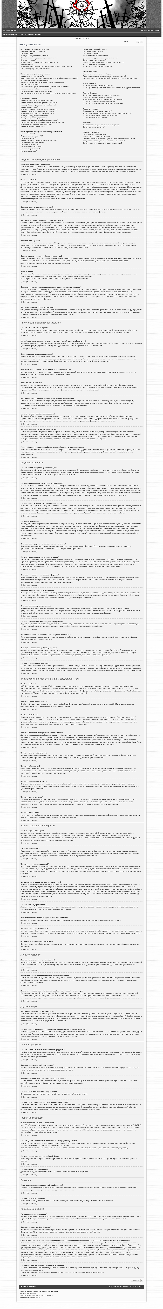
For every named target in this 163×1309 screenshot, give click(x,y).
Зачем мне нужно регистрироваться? (34, 51)
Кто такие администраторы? (93, 51)
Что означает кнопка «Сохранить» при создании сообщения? (43, 122)
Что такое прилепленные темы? (32, 147)
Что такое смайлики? (28, 138)
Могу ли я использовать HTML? (32, 136)
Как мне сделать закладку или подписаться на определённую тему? (107, 113)
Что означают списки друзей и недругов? (98, 86)
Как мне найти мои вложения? (94, 127)
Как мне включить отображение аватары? (36, 89)
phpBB (95, 390)
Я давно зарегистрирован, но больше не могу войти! (39, 62)
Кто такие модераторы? (91, 54)
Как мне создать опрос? (29, 107)
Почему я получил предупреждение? (34, 118)
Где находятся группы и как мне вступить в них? (100, 58)
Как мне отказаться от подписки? (95, 117)
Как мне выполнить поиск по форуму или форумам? (101, 95)
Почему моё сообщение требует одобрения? (37, 124)
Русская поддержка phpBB (28, 1293)
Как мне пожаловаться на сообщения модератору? (39, 120)
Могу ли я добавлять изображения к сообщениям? (39, 140)
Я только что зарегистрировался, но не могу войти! (39, 58)
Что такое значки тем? (29, 151)
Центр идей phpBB (28, 1232)
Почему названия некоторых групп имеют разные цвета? (103, 62)
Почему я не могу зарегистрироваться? (35, 56)
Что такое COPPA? (27, 54)
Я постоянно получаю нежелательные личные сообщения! (104, 76)
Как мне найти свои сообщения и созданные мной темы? (103, 104)
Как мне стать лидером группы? (94, 60)
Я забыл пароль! (27, 64)
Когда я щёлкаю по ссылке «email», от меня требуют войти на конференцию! (48, 93)
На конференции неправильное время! (35, 80)
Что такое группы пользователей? (95, 56)
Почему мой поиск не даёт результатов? (97, 97)
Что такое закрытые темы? (30, 149)
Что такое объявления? (29, 144)
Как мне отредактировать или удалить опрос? (37, 111)
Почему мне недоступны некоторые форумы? (37, 113)
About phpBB (121, 1219)
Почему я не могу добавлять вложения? (35, 116)
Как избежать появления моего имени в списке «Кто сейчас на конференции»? (49, 78)
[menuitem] (13, 30)
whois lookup (50, 1245)
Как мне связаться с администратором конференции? (102, 143)
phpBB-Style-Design (47, 1295)
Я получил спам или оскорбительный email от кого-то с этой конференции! (110, 78)
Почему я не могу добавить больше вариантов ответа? (40, 109)
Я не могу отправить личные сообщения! (97, 74)
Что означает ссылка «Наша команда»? (97, 66)
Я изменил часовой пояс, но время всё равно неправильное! (42, 82)
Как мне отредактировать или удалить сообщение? (39, 103)
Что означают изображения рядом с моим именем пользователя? (45, 87)
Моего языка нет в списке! (30, 85)
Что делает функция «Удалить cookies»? (35, 69)
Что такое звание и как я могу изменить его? (37, 91)
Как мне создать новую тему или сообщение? (37, 101)
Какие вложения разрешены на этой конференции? (101, 125)
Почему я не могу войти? (29, 60)
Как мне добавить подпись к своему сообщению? (38, 105)
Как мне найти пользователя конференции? (99, 101)
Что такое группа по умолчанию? (95, 64)
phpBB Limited (91, 1216)
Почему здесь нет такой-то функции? (96, 136)
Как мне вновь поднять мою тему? (33, 126)
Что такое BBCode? (28, 134)
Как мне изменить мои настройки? (33, 76)
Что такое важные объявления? (32, 142)
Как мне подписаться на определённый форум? (100, 115)
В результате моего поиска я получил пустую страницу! (103, 99)
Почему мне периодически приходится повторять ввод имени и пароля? (47, 66)
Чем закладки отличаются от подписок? (97, 111)
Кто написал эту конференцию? (94, 134)
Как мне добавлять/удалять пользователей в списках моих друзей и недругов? (111, 88)
